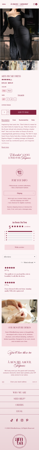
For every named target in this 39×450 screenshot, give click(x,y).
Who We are (19, 392)
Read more (5, 147)
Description (5, 120)
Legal (19, 411)
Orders (19, 405)
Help (33, 120)
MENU (4, 4)
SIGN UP (34, 382)
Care (14, 120)
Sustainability (23, 120)
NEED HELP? (19, 399)
